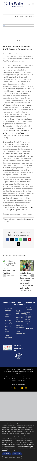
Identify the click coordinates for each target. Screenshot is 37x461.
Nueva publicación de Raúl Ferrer (9, 270)
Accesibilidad (21, 380)
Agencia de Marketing (18, 384)
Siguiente (28, 16)
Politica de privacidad (18, 379)
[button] (4, 275)
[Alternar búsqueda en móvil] (29, 4)
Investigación (22, 219)
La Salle (30, 219)
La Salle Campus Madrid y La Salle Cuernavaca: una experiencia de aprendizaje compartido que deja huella (27, 280)
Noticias (6, 221)
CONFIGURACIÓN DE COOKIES (12, 457)
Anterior (20, 16)
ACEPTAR (6, 453)
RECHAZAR (17, 453)
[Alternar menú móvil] (33, 4)
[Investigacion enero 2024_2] (18, 33)
